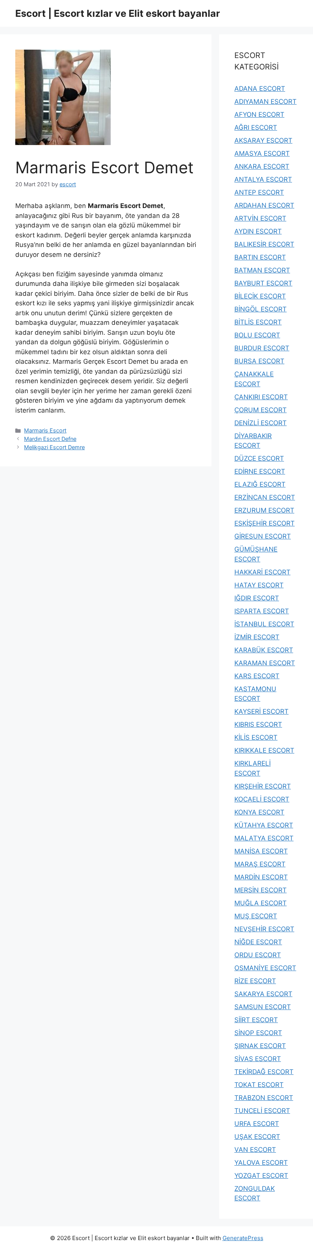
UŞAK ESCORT (257, 1136)
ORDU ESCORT (257, 955)
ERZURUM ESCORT (264, 510)
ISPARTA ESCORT (261, 611)
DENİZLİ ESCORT (260, 423)
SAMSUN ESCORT (262, 1007)
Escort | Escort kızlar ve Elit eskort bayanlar (117, 13)
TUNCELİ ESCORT (262, 1111)
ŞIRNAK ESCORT (260, 1046)
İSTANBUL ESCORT (264, 624)
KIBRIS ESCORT (258, 724)
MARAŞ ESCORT (260, 864)
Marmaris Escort (45, 430)
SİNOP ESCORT (258, 1033)
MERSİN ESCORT (260, 890)
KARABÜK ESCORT (263, 650)
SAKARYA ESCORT (263, 994)
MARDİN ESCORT (261, 877)
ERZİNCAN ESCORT (264, 497)
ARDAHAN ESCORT (264, 205)
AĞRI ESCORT (255, 127)
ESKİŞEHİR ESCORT (264, 523)
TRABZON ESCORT (263, 1098)
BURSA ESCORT (259, 361)
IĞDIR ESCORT (256, 598)
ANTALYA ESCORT (263, 179)
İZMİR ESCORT (256, 637)
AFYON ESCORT (259, 114)
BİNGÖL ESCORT (260, 309)
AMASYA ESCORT (262, 153)
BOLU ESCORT (257, 335)
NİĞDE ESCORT (258, 942)
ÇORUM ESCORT (260, 410)
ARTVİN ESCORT (260, 218)
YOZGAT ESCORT (261, 1175)
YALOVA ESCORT (261, 1162)
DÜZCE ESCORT (259, 458)
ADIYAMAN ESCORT (265, 101)
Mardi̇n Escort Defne (50, 438)
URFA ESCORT (256, 1123)
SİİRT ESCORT (256, 1020)
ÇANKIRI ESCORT (261, 397)
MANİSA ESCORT (261, 851)
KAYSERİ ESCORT (261, 711)
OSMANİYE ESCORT (265, 968)
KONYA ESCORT (259, 812)
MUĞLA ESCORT (260, 903)
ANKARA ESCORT (261, 166)
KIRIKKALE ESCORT (264, 750)
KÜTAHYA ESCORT (263, 825)
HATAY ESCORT (259, 585)
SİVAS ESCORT (257, 1059)
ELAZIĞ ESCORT (260, 484)
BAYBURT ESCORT (263, 283)
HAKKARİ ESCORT (262, 572)
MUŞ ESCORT (255, 916)
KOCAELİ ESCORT (261, 799)
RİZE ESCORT (255, 981)
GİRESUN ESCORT (262, 536)
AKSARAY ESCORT (263, 140)
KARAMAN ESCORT (264, 663)
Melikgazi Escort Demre (54, 447)
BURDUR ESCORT (261, 348)
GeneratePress (243, 1238)
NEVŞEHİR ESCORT (264, 929)
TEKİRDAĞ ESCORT (264, 1072)
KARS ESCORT (256, 676)
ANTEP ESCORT (259, 192)
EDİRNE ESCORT (259, 471)
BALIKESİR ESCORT (264, 244)
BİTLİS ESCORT (258, 322)
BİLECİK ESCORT (260, 296)
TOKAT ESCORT (259, 1085)
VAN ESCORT (255, 1149)
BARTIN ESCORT (260, 257)
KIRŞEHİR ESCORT (262, 786)
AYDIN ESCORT (258, 231)
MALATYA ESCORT (264, 838)
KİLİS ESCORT (256, 737)
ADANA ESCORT (259, 88)
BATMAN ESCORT (262, 270)
